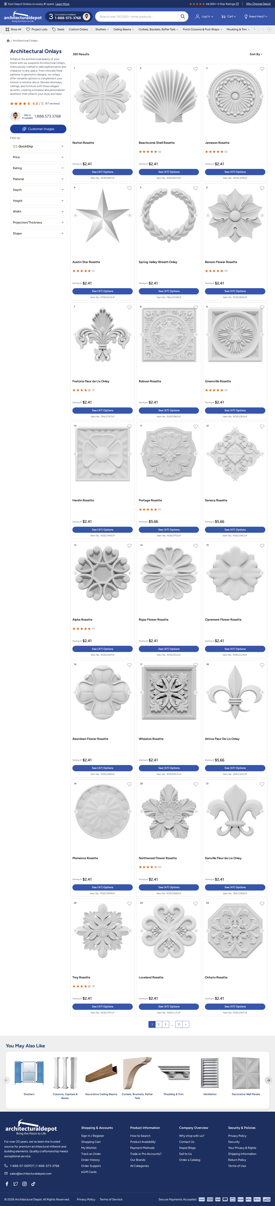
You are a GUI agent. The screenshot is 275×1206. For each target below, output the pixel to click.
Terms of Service (111, 1199)
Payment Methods (142, 1148)
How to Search (140, 1136)
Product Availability (143, 1142)
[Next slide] (130, 96)
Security (234, 1142)
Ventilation (210, 1094)
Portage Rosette (150, 500)
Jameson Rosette (217, 143)
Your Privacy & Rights (242, 1148)
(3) (226, 271)
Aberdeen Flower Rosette (90, 739)
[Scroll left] (263, 29)
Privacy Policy (237, 1136)
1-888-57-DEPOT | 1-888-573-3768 (34, 1166)
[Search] (183, 16)
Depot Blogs (187, 1148)
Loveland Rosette (151, 977)
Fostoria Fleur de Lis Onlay (90, 381)
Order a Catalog (189, 1160)
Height (18, 201)
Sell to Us (185, 1154)
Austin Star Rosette (86, 262)
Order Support (91, 1166)
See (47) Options (102, 171)
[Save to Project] (129, 69)
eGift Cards (89, 1172)
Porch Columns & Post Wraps (201, 29)
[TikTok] (33, 1184)
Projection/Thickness (27, 222)
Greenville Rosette (218, 381)
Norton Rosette (83, 143)
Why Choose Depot (258, 3)
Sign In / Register (92, 1136)
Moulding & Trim (237, 29)
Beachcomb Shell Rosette (157, 143)
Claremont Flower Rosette (223, 619)
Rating (17, 168)
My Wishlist (88, 1148)
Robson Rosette (150, 381)
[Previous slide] (6, 1080)
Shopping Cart (91, 1142)
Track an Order (91, 1154)
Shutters (100, 29)
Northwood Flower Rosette (158, 858)
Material (18, 179)
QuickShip (25, 146)
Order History (90, 1160)
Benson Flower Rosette (221, 262)
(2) (226, 151)
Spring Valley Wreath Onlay (158, 262)
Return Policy (237, 1160)
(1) (93, 271)
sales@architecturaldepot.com (31, 1173)
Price (16, 157)
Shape (17, 233)
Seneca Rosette (216, 500)
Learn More (62, 4)
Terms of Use (237, 1166)
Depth (17, 190)
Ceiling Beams (122, 29)
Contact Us (186, 1142)
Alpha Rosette (82, 619)
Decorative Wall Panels (246, 1094)
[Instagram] (24, 1184)
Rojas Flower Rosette (153, 619)
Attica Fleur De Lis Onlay (222, 739)
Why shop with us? (191, 1136)
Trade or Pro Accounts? (146, 1154)
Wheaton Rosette (151, 739)
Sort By (255, 54)
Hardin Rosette (83, 500)
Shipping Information (242, 1154)
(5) (159, 151)
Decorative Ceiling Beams (101, 1094)
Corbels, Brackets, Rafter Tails (157, 29)
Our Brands (137, 1160)
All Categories (139, 1166)
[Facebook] (6, 1184)
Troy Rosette (81, 977)
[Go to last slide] (75, 96)
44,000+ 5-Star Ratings (220, 4)
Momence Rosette (85, 858)
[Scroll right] (269, 29)
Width (17, 211)
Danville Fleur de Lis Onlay (223, 858)
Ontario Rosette (216, 977)
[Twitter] (15, 1184)
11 (179, 1024)
